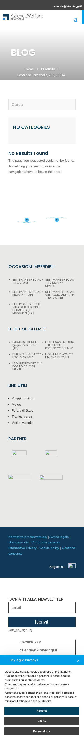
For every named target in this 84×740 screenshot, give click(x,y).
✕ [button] (78, 661)
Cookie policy (49, 548)
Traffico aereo (22, 416)
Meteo (16, 404)
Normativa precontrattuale (27, 537)
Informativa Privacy (22, 548)
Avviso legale (59, 537)
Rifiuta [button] (42, 721)
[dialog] (42, 697)
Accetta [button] (42, 710)
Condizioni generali (46, 542)
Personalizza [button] (41, 731)
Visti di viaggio (22, 422)
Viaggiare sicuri (23, 398)
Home (29, 69)
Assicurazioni (19, 542)
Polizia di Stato (22, 410)
